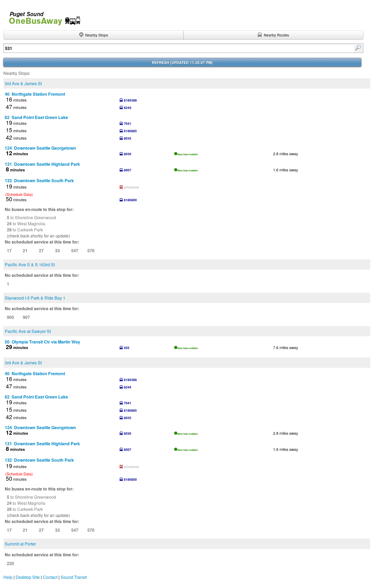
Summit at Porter (20, 544)
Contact (50, 577)
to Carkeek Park (25, 230)
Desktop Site (28, 577)
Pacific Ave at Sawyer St (28, 331)
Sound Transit (74, 577)
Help (7, 577)
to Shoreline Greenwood (31, 217)
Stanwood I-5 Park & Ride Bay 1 (35, 298)
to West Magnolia (26, 224)
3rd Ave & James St (23, 83)
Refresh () (182, 62)
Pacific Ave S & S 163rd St (30, 265)
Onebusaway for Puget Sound (42, 16)
